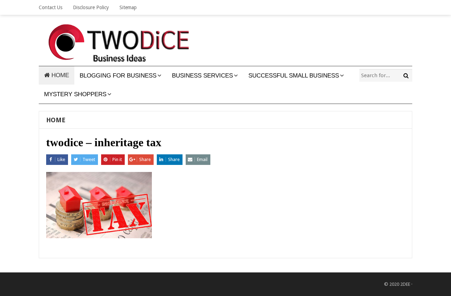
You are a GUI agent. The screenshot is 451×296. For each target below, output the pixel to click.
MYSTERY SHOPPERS (75, 94)
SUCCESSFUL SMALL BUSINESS (293, 75)
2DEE (405, 284)
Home (56, 120)
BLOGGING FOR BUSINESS (118, 75)
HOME (59, 75)
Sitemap (128, 7)
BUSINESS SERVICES (202, 75)
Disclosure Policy (91, 7)
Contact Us (50, 7)
